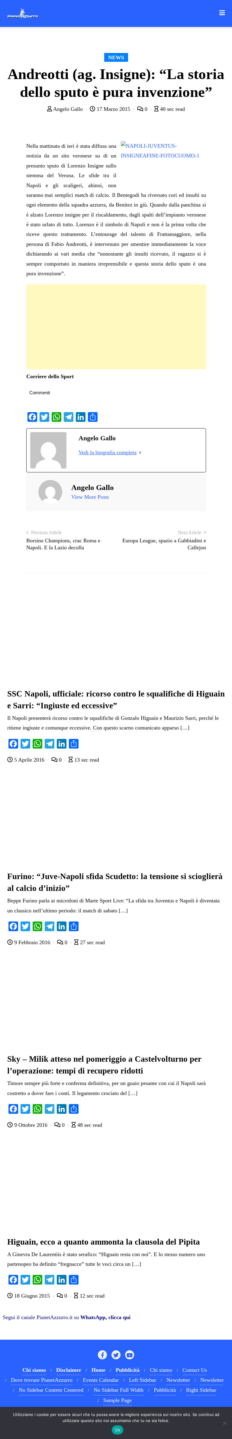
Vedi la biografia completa (108, 452)
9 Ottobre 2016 (31, 1125)
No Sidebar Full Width (118, 1390)
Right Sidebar (201, 1390)
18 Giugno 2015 (32, 1296)
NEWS (116, 58)
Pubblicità (165, 1390)
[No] (224, 1423)
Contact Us (194, 1370)
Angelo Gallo (68, 109)
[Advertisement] (116, 326)
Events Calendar (101, 1380)
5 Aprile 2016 (29, 760)
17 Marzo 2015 (113, 109)
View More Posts (90, 497)
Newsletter (178, 1380)
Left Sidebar (142, 1380)
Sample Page (117, 1400)
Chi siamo (161, 1370)
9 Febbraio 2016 (32, 942)
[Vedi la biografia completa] (140, 452)
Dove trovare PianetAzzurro (41, 1380)
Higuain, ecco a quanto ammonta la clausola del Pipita (103, 1241)
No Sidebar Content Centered (51, 1390)
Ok (117, 1429)
